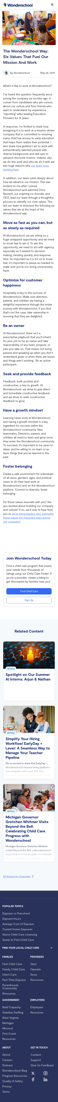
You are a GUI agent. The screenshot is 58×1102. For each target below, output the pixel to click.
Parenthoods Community (10, 986)
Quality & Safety (12, 1081)
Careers (7, 1060)
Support (36, 1060)
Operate (35, 969)
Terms (6, 1091)
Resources (9, 993)
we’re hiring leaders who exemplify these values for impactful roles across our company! (28, 517)
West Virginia (10, 1017)
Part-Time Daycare (14, 979)
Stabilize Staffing (12, 1012)
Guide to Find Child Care (18, 939)
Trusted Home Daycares (17, 929)
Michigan (8, 1023)
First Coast (9, 1033)
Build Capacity (11, 1007)
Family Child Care (13, 969)
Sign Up (29, 600)
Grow (33, 974)
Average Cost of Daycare (18, 924)
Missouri (7, 1028)
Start (33, 964)
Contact (36, 1054)
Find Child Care (29, 591)
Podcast (7, 1065)
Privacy (7, 1086)
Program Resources (14, 1075)
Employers (36, 1007)
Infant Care (9, 974)
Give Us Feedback (42, 1065)
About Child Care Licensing (19, 934)
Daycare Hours (11, 918)
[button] (52, 4)
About (6, 1054)
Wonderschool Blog (14, 1070)
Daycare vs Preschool (16, 913)
